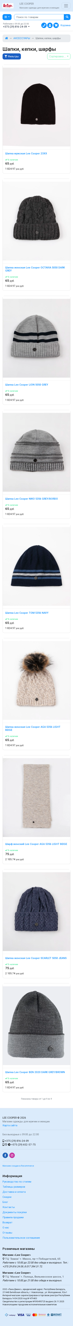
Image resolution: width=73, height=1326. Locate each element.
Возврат (8, 1222)
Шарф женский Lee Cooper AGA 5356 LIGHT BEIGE (36, 844)
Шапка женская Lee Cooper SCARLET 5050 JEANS (36, 958)
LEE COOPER (10, 1117)
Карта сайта (10, 1125)
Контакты (9, 1207)
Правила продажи (13, 1217)
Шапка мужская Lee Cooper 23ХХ (26, 153)
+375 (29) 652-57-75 (23, 1144)
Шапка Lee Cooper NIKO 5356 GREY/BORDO (31, 498)
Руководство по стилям (17, 1181)
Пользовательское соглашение (21, 1237)
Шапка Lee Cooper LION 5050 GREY (26, 384)
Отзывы (7, 1232)
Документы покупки (15, 1212)
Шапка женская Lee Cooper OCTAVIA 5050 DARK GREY (35, 269)
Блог (5, 1202)
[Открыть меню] (65, 6)
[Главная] (6, 38)
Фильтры (13, 56)
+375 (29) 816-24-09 (16, 1140)
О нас (6, 1227)
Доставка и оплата (14, 1191)
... (57, 56)
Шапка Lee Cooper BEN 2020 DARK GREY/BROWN (35, 1072)
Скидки (7, 1196)
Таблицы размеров (14, 1186)
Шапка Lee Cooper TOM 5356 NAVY (26, 612)
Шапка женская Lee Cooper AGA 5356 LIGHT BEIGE (32, 728)
